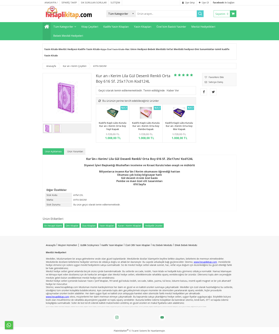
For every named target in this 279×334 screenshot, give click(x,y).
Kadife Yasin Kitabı (89, 49)
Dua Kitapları (89, 225)
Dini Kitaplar (72, 225)
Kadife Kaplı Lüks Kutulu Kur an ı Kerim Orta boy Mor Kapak (179, 126)
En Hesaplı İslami (53, 225)
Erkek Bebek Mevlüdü (186, 245)
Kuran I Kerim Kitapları (129, 225)
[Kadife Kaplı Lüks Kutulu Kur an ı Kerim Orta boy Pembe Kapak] (146, 113)
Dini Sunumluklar (204, 49)
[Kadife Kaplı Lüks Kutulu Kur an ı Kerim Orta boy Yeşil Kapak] (112, 113)
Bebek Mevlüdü (157, 49)
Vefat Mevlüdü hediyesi (180, 49)
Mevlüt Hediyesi (68, 49)
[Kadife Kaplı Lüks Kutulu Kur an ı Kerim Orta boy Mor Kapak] (179, 113)
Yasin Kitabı (51, 49)
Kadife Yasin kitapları (112, 245)
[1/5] (175, 75)
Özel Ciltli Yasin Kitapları (137, 245)
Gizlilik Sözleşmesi (89, 245)
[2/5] (177, 75)
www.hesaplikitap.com (205, 261)
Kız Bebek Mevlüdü (162, 245)
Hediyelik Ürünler (153, 225)
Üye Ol (205, 2)
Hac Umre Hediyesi (136, 49)
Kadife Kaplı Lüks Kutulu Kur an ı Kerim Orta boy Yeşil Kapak (112, 126)
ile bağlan (223, 2)
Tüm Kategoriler (63, 26)
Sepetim (221, 14)
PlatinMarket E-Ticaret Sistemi (130, 330)
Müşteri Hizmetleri (67, 245)
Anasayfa (51, 245)
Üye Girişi (190, 2)
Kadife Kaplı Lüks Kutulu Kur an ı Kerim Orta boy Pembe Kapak (146, 126)
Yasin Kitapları (106, 225)
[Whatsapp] (9, 325)
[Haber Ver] (173, 90)
